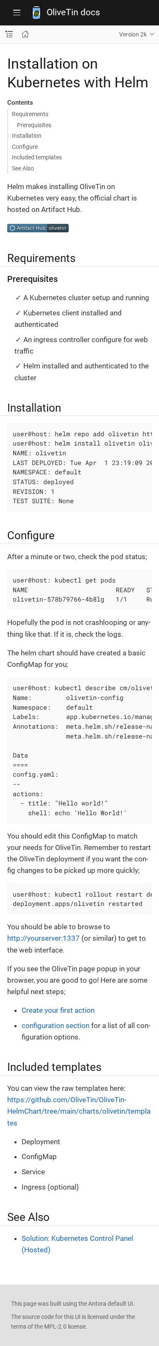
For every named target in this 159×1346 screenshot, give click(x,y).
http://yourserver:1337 (43, 938)
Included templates (37, 157)
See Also (23, 168)
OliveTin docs (73, 12)
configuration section (55, 1025)
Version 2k (133, 34)
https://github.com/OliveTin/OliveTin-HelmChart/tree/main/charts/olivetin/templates (79, 1111)
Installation (27, 135)
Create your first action (58, 1010)
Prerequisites (34, 125)
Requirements (30, 114)
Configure (25, 146)
